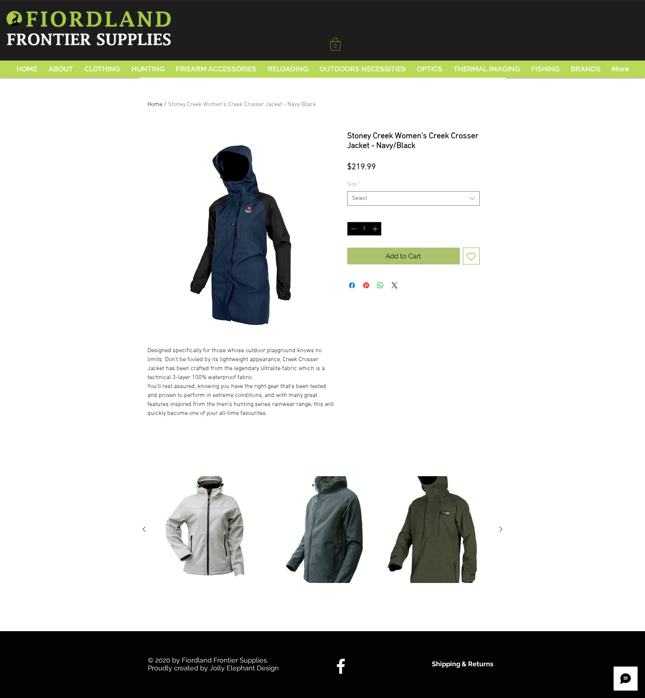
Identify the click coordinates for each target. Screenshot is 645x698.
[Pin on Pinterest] (366, 285)
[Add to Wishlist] (471, 256)
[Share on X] (394, 285)
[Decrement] (353, 228)
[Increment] (375, 228)
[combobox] (413, 198)
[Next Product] (500, 529)
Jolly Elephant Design (244, 668)
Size (353, 184)
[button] (335, 44)
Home (154, 104)
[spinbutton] (364, 228)
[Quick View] (208, 529)
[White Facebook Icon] (341, 666)
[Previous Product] (144, 529)
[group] (322, 549)
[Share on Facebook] (352, 285)
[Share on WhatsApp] (380, 285)
